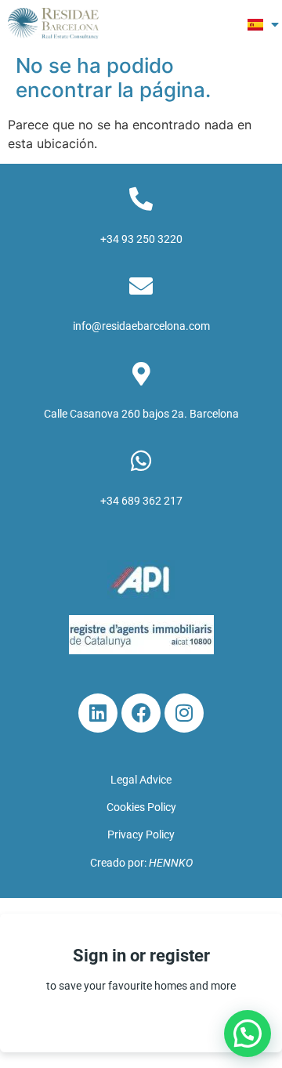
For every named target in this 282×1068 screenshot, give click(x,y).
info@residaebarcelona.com (141, 326)
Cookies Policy (141, 807)
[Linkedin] (98, 713)
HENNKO (171, 862)
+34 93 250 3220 (141, 239)
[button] (219, 24)
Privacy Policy (141, 834)
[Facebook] (141, 713)
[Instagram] (184, 713)
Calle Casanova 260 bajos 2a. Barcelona (141, 413)
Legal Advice (141, 779)
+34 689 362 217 (141, 500)
